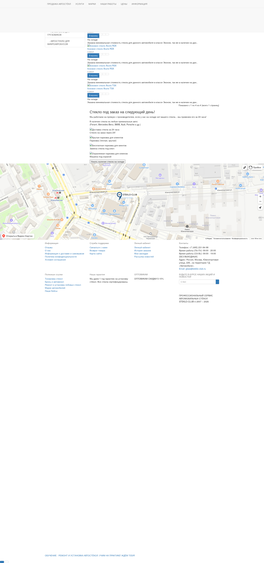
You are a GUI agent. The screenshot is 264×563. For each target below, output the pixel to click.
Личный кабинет (142, 247)
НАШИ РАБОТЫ (108, 3)
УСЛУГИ (79, 3)
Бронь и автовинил (54, 281)
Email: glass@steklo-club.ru (192, 268)
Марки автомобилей (55, 287)
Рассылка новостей (144, 256)
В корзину (93, 35)
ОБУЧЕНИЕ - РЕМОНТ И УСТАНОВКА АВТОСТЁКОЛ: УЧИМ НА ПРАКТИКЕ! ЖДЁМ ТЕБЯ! (90, 555)
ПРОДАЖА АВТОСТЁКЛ (59, 3)
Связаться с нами (98, 247)
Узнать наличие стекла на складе (107, 161)
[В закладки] (104, 34)
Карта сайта (96, 253)
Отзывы (49, 247)
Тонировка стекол (54, 278)
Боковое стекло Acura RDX (100, 48)
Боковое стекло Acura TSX (100, 88)
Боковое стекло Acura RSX (100, 68)
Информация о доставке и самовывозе (64, 253)
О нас (48, 250)
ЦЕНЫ (124, 3)
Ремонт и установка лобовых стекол (63, 284)
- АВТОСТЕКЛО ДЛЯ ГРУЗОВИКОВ (58, 33)
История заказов (142, 250)
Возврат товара (97, 250)
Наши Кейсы (51, 290)
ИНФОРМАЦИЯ (139, 3)
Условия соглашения (55, 259)
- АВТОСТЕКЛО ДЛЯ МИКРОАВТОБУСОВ (58, 42)
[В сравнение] (107, 34)
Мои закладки (141, 253)
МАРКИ (92, 3)
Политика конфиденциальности (61, 256)
